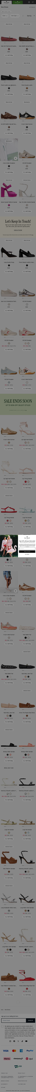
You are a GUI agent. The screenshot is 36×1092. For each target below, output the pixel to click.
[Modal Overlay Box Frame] (18, 546)
